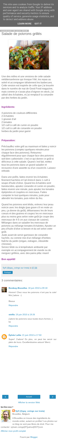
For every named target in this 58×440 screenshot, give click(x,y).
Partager (7, 272)
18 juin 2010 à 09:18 (37, 288)
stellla (12, 314)
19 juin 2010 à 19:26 (25, 314)
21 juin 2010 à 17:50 (31, 335)
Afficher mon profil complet (13, 431)
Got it (38, 23)
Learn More (25, 23)
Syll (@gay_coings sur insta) (30, 411)
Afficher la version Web (29, 402)
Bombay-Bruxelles (18, 288)
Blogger (33, 437)
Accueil (29, 397)
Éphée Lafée (15, 335)
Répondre (13, 305)
